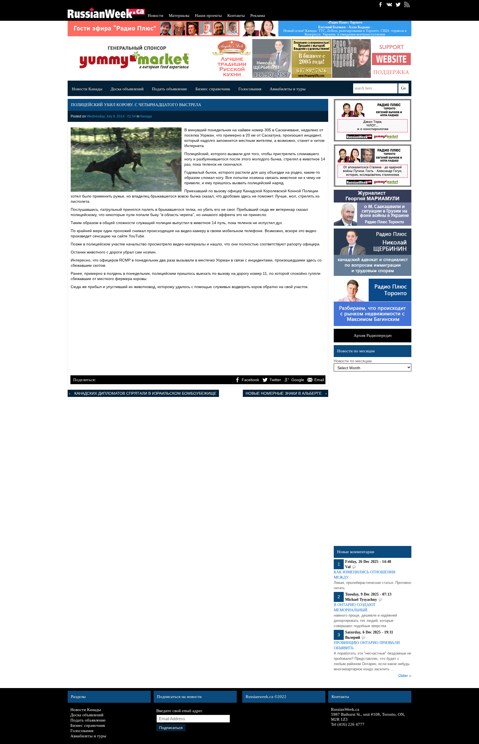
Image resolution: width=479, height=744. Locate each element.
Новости (155, 15)
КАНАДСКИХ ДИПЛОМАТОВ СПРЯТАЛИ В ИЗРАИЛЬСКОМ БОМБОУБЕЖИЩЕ (145, 393)
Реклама (257, 15)
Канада (146, 116)
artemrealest (312, 58)
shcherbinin (272, 58)
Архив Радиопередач (373, 335)
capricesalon (351, 58)
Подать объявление (169, 89)
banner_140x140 (391, 58)
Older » (404, 675)
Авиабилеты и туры (287, 89)
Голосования (249, 89)
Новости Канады (87, 89)
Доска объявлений (127, 89)
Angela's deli (232, 58)
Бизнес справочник (212, 89)
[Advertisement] (198, 333)
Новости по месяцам (353, 361)
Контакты (236, 15)
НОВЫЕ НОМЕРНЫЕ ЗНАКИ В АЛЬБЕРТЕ (284, 393)
